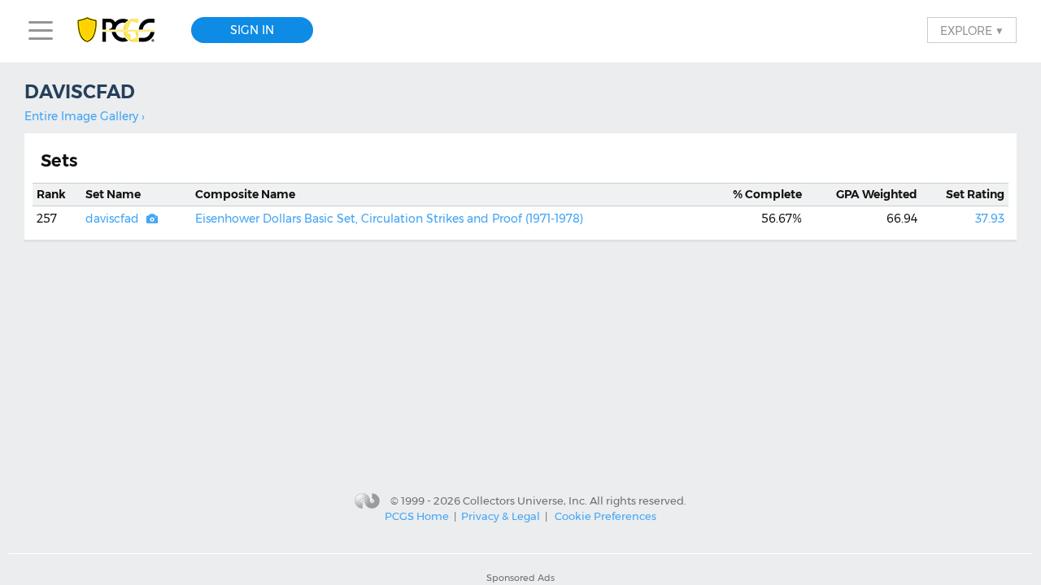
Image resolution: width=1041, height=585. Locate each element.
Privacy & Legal (500, 515)
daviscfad (112, 218)
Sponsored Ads (520, 577)
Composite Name (245, 194)
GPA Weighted (876, 194)
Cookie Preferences (605, 515)
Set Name (113, 194)
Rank (51, 194)
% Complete (767, 194)
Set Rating (975, 194)
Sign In (252, 30)
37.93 (989, 218)
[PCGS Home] (124, 30)
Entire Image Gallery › (84, 116)
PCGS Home (417, 515)
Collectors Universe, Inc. (525, 499)
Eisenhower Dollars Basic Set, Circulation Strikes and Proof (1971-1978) (389, 218)
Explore (972, 30)
